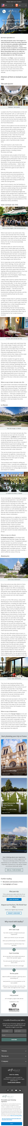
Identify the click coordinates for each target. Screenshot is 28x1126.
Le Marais (14, 437)
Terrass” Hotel (15, 714)
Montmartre (4, 586)
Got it (11, 1123)
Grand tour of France (9, 844)
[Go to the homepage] (14, 11)
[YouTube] (16, 1090)
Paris (11, 58)
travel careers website (14, 1082)
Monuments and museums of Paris (13, 882)
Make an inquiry (14, 899)
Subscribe (14, 1039)
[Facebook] (7, 1090)
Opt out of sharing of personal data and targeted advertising (11, 1119)
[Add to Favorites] (2, 31)
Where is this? (22, 30)
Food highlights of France (10, 884)
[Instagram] (12, 1090)
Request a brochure (14, 913)
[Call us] (4, 11)
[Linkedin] (20, 1090)
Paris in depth (7, 767)
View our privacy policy (16, 1115)
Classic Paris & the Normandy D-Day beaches (13, 804)
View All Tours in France (14, 870)
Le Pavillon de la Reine (7, 537)
